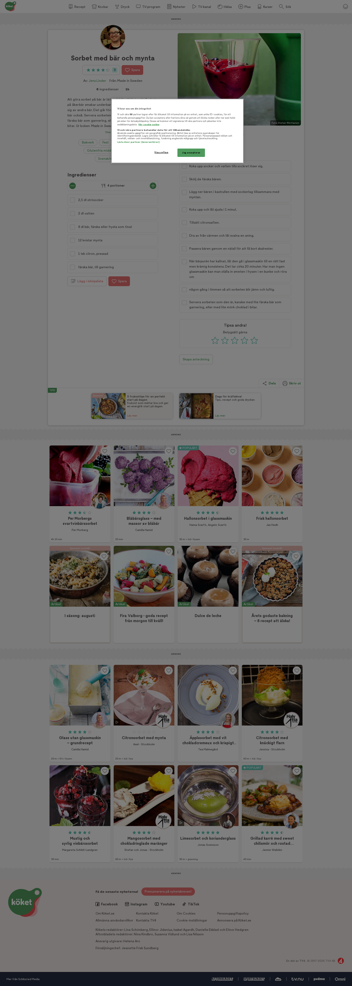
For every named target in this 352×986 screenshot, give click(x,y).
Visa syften (161, 152)
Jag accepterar (191, 152)
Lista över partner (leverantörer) (138, 142)
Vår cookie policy (149, 124)
